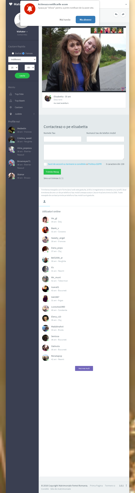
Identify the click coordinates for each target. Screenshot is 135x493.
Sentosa (55, 336)
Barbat (18, 53)
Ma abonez (85, 19)
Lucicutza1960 (58, 306)
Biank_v (55, 228)
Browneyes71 (23, 161)
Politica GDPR (95, 164)
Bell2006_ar (57, 257)
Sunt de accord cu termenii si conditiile (67, 164)
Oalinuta (55, 346)
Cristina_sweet (24, 138)
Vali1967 (55, 297)
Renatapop (56, 355)
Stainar (20, 174)
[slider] (107, 30)
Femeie (29, 53)
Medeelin (21, 128)
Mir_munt (56, 277)
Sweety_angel (58, 237)
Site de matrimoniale (60, 488)
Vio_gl (54, 218)
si (75, 164)
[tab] (44, 201)
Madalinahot (57, 326)
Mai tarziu (65, 19)
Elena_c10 (56, 316)
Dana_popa (57, 247)
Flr (52, 267)
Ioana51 (55, 287)
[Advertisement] (84, 426)
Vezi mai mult (84, 368)
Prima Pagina (96, 485)
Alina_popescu (24, 148)
